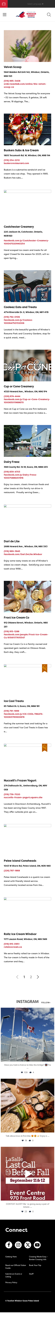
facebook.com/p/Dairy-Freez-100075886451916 (20, 476)
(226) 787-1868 (12, 870)
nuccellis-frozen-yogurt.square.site (23, 797)
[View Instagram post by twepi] (51, 1057)
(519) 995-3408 (12, 80)
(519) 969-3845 (12, 551)
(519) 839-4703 (12, 471)
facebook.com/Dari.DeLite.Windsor (23, 554)
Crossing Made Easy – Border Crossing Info (38, 1258)
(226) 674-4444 (12, 396)
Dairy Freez (12, 462)
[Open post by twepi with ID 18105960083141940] (27, 1105)
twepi (26, 1010)
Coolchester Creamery (19, 227)
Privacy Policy (11, 1282)
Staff (31, 1274)
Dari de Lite (12, 541)
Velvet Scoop (13, 67)
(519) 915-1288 (11, 631)
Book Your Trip (2, 3)
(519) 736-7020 (12, 794)
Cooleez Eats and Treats (20, 307)
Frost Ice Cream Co (16, 617)
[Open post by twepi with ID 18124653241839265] (27, 1034)
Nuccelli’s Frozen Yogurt (20, 780)
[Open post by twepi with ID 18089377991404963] (27, 1174)
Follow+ (45, 1003)
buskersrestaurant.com (16, 163)
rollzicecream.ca (13, 946)
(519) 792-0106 (12, 316)
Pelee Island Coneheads (20, 861)
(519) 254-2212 (12, 160)
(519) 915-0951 (11, 943)
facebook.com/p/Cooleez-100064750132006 (18, 321)
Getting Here (11, 1256)
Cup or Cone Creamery (19, 386)
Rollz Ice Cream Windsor (20, 934)
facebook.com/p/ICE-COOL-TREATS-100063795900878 (23, 715)
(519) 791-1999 (11, 710)
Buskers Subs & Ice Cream (21, 150)
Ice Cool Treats (14, 701)
